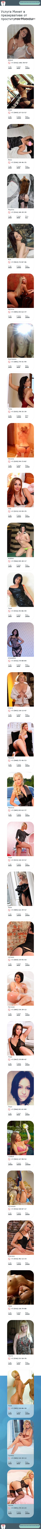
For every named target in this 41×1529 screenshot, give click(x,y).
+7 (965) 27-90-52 (18, 1159)
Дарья (10, 60)
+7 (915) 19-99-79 (18, 511)
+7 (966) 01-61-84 (18, 1109)
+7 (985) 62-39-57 (18, 910)
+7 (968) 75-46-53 (18, 760)
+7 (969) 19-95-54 (18, 960)
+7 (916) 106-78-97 (18, 63)
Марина (11, 209)
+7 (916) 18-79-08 (18, 1308)
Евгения (11, 1007)
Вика (10, 160)
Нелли (10, 1505)
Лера (10, 1106)
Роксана (11, 1256)
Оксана (11, 459)
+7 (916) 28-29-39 (18, 212)
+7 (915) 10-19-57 (18, 860)
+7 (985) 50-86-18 (18, 1408)
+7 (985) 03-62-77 (18, 312)
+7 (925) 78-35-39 (18, 411)
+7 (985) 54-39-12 (18, 1009)
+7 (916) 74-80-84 (18, 661)
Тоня (10, 1405)
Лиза (10, 1306)
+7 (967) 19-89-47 (18, 1059)
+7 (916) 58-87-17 (18, 1209)
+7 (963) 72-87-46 (18, 262)
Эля (9, 508)
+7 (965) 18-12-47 (18, 710)
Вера (10, 110)
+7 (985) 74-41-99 (18, 362)
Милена (11, 309)
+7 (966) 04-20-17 (18, 561)
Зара (10, 608)
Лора (10, 1057)
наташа (11, 957)
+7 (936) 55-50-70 (18, 1358)
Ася (9, 259)
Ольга (10, 708)
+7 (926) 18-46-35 (18, 162)
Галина (11, 1455)
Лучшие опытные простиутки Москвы (29, 2)
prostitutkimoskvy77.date (25, 19)
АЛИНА (11, 558)
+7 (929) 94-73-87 (18, 461)
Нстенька (11, 1206)
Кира (10, 857)
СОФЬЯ (11, 1156)
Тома (10, 409)
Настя (10, 1356)
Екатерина (12, 359)
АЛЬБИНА (12, 658)
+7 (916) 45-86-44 (18, 611)
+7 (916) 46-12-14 (18, 1259)
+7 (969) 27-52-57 (18, 112)
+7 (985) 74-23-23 (18, 1508)
